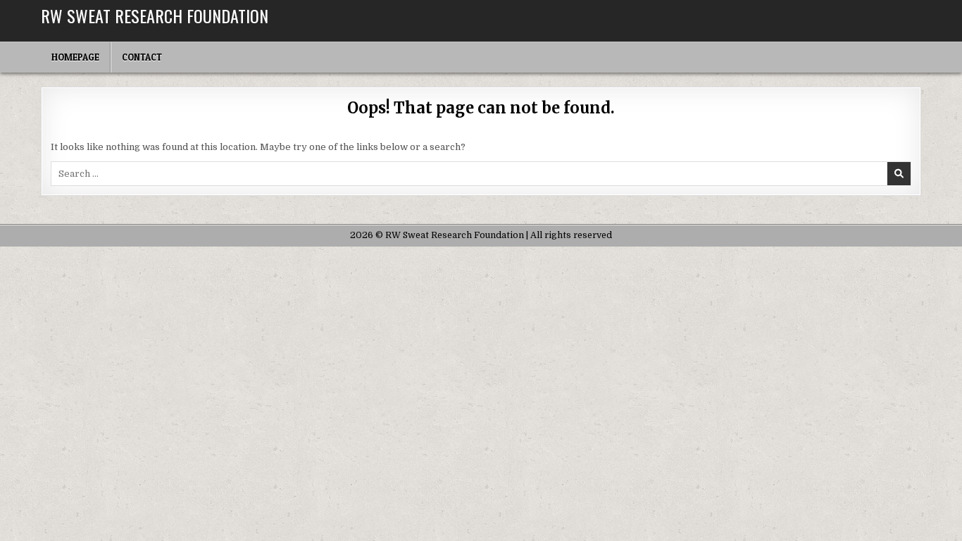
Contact (142, 57)
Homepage (75, 57)
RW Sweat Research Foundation (154, 15)
